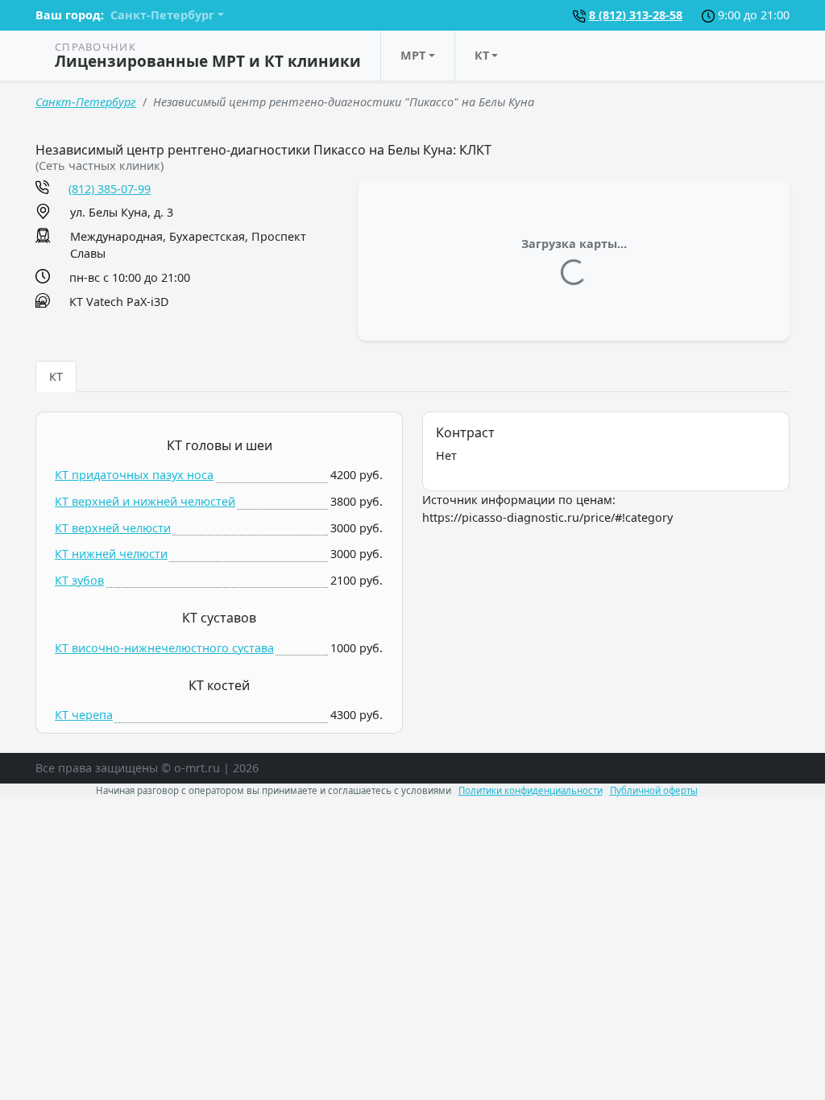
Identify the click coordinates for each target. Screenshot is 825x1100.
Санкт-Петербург (85, 102)
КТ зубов (79, 580)
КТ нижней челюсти (111, 553)
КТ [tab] (56, 376)
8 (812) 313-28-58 (635, 15)
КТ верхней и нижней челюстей (145, 501)
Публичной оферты (654, 790)
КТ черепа (84, 714)
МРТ (412, 55)
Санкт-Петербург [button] (162, 15)
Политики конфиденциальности (530, 790)
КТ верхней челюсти (113, 528)
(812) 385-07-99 (109, 188)
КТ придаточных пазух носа (134, 474)
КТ (482, 55)
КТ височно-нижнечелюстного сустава (164, 647)
